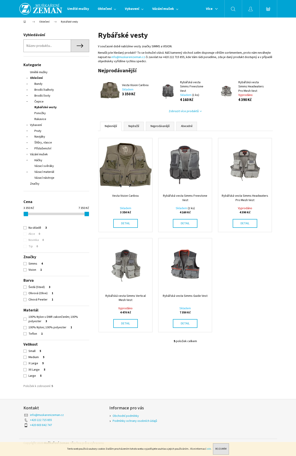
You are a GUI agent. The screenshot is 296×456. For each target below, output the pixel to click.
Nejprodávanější (160, 126)
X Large (36, 363)
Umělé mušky (39, 72)
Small (34, 351)
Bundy (38, 84)
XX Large (36, 370)
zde (209, 449)
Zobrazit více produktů (184, 111)
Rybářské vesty (45, 107)
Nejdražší (133, 126)
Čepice (39, 101)
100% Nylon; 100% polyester (50, 327)
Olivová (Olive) (40, 293)
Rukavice (40, 119)
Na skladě (37, 228)
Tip (33, 246)
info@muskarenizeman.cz (128, 57)
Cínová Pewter (40, 299)
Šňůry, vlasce (43, 142)
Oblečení (36, 78)
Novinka (36, 240)
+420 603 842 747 (41, 425)
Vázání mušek (39, 154)
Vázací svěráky (44, 166)
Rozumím (221, 449)
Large (35, 376)
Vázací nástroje (44, 178)
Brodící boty (42, 96)
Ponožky (40, 113)
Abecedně (186, 126)
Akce (34, 234)
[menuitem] (78, 9)
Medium (36, 357)
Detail (125, 223)
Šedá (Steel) (39, 287)
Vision (35, 270)
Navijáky (39, 136)
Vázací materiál (44, 172)
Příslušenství (42, 148)
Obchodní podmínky (126, 416)
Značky (34, 184)
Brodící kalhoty (44, 90)
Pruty (37, 131)
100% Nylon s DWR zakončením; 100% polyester (53, 319)
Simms (35, 264)
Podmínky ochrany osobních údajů (135, 421)
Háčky (38, 160)
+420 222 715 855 (41, 420)
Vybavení (36, 125)
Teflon (35, 334)
